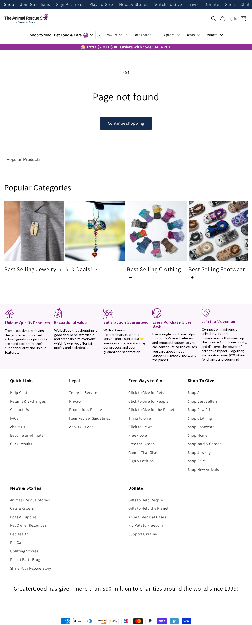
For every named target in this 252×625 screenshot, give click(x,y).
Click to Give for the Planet (151, 409)
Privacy (75, 401)
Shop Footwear (201, 426)
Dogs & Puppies (23, 516)
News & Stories (133, 4)
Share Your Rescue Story (30, 568)
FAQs (14, 418)
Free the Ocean (141, 443)
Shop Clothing (200, 418)
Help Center (20, 392)
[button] (214, 18)
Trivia (193, 4)
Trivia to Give (139, 418)
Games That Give (142, 452)
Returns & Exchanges (28, 401)
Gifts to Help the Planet (148, 508)
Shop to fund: (56, 35)
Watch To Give (168, 4)
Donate (212, 4)
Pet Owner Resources (28, 525)
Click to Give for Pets (146, 392)
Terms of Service (83, 392)
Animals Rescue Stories (30, 499)
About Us (17, 426)
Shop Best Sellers (203, 401)
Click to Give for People (148, 401)
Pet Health (19, 533)
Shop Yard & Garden (205, 443)
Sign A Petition (141, 460)
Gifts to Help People (145, 499)
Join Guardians (35, 4)
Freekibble (137, 435)
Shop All (195, 392)
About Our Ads (81, 426)
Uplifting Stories (24, 550)
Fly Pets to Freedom (145, 525)
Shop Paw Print (201, 409)
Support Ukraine (142, 533)
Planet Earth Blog (25, 559)
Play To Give (101, 4)
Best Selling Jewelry (30, 269)
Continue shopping (126, 123)
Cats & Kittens (22, 508)
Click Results (21, 443)
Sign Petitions (69, 4)
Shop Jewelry (199, 452)
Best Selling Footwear (217, 269)
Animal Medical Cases (147, 516)
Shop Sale (196, 460)
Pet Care (17, 542)
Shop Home (198, 435)
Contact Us (19, 409)
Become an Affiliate (27, 435)
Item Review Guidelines (89, 418)
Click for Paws (140, 426)
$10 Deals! (78, 269)
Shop (9, 4)
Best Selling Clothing (154, 269)
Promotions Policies (86, 409)
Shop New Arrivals (203, 469)
